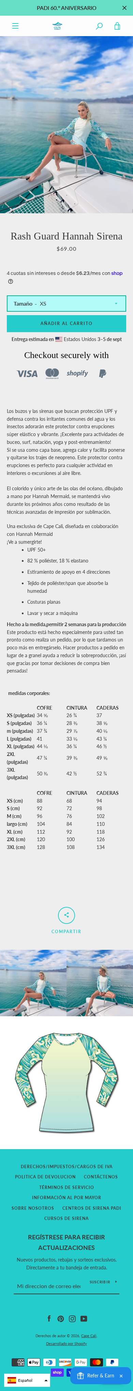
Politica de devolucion (45, 1176)
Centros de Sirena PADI (91, 1208)
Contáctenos (101, 1176)
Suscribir (100, 1282)
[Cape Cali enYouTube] (83, 1318)
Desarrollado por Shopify (66, 1343)
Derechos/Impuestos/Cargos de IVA (67, 1166)
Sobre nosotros (33, 1208)
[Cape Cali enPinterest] (60, 1318)
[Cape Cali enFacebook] (49, 1318)
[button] (27, 1380)
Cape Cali (89, 1335)
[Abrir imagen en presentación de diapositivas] (66, 124)
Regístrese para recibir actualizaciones (66, 1242)
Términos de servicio (66, 1187)
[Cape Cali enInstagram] (72, 1318)
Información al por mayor (66, 1197)
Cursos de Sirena (66, 1218)
